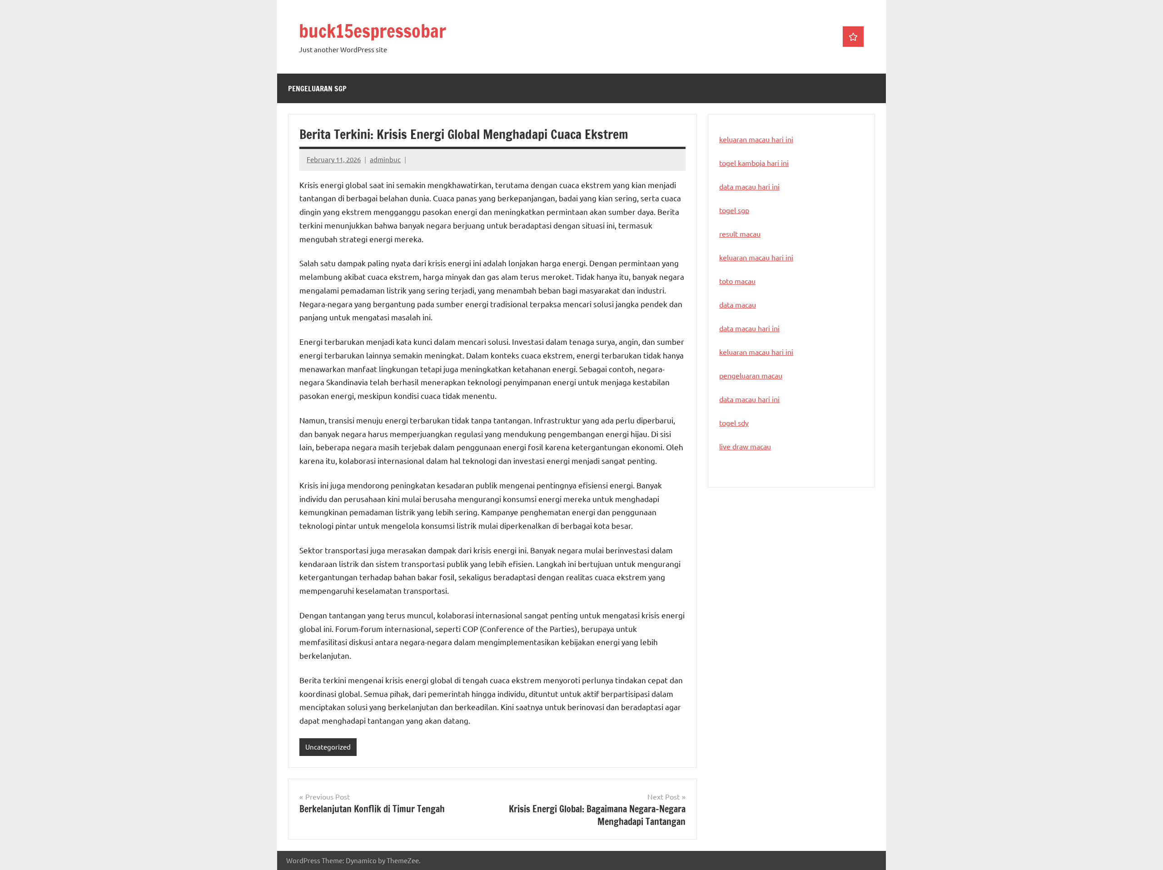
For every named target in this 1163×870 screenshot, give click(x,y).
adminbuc (385, 159)
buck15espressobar (372, 31)
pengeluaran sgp (317, 89)
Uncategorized (328, 746)
